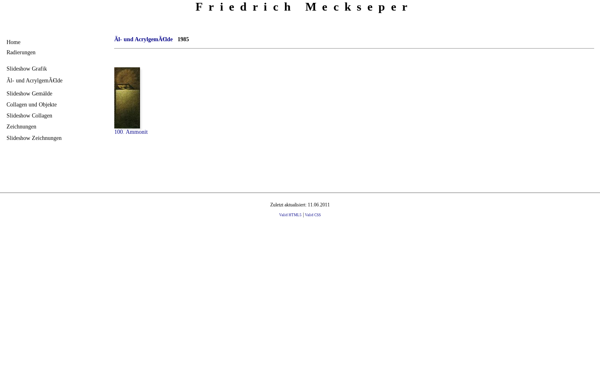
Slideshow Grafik (27, 68)
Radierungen (21, 52)
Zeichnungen (21, 126)
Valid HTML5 (290, 215)
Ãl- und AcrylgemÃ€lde (34, 80)
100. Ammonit (131, 132)
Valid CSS (313, 215)
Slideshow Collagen (29, 115)
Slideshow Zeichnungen (34, 138)
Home (13, 42)
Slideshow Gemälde (29, 93)
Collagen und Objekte (32, 104)
